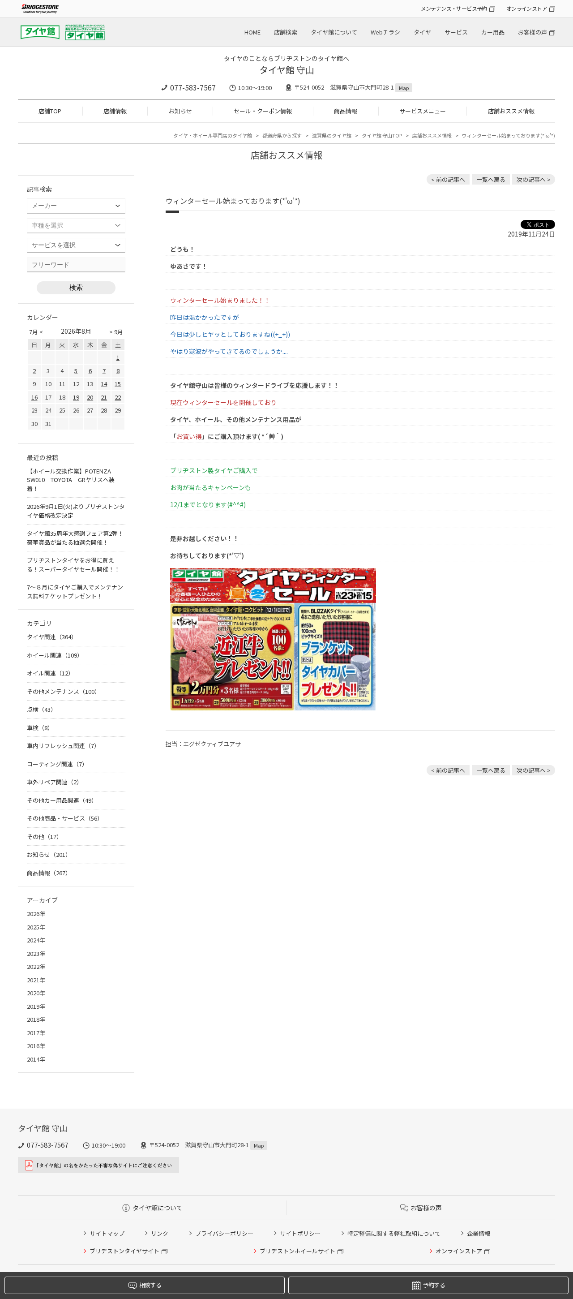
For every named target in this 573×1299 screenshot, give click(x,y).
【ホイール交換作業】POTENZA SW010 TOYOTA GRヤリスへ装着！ (72, 480)
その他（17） (44, 836)
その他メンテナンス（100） (63, 691)
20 (90, 397)
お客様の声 (532, 32)
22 (118, 397)
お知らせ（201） (49, 854)
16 (34, 397)
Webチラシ (385, 32)
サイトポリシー (300, 1233)
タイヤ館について (334, 32)
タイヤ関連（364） (52, 636)
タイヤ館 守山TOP (382, 135)
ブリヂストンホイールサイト (297, 1251)
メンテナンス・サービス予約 (454, 8)
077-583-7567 (193, 87)
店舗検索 (285, 32)
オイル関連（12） (50, 673)
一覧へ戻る (490, 179)
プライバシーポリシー (224, 1233)
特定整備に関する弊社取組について (393, 1233)
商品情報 (345, 111)
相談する (150, 1285)
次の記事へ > (534, 179)
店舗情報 (115, 111)
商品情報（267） (49, 873)
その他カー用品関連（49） (62, 800)
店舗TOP (49, 111)
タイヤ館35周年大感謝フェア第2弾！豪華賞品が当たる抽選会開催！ (75, 537)
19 (76, 397)
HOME (252, 32)
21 (104, 397)
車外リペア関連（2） (54, 782)
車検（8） (40, 727)
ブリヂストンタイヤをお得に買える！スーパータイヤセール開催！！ (73, 564)
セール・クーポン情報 (263, 111)
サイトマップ (107, 1233)
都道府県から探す (282, 135)
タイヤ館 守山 (286, 69)
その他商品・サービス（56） (65, 818)
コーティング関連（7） (57, 764)
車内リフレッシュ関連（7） (63, 745)
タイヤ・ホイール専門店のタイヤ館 (212, 135)
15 (118, 383)
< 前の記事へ (448, 179)
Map (404, 87)
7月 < (36, 331)
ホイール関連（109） (55, 655)
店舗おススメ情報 (511, 111)
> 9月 (116, 331)
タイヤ (422, 32)
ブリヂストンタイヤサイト (124, 1251)
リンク (159, 1233)
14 (104, 383)
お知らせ (180, 111)
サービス (456, 32)
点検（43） (41, 709)
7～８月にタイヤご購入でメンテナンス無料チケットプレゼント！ (75, 591)
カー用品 (493, 32)
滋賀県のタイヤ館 (331, 135)
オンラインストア (526, 8)
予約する (434, 1285)
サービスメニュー (422, 111)
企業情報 (478, 1233)
